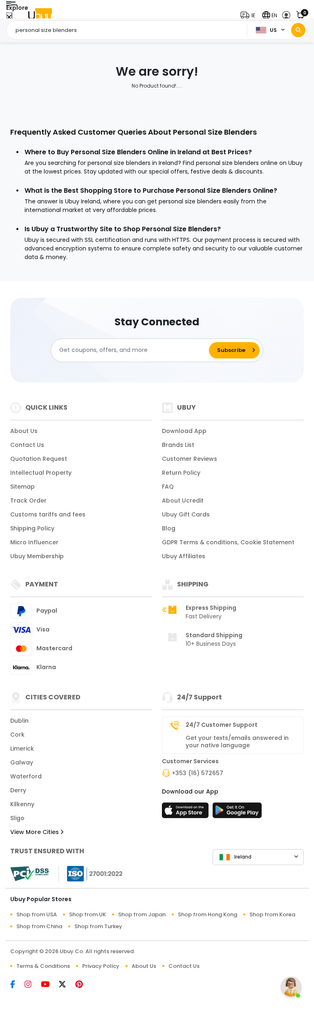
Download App (184, 431)
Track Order (28, 500)
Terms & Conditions (43, 966)
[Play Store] (237, 813)
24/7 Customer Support (222, 724)
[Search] (298, 30)
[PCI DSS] (29, 873)
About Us (24, 431)
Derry (18, 790)
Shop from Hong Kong (207, 914)
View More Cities (35, 832)
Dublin (19, 721)
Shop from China (39, 926)
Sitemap (22, 486)
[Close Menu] (9, 17)
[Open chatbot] (291, 987)
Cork (17, 734)
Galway (21, 762)
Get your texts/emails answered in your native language (237, 741)
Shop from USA (36, 914)
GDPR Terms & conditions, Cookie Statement (228, 542)
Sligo (17, 818)
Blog (168, 528)
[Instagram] (33, 985)
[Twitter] (67, 985)
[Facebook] (17, 985)
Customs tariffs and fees (47, 514)
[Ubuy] (40, 15)
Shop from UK (87, 914)
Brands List (178, 445)
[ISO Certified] (90, 873)
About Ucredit (183, 500)
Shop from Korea (272, 914)
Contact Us (27, 445)
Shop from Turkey (98, 926)
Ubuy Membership (37, 556)
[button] (249, 15)
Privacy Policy (100, 966)
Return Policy (181, 473)
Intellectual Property (41, 473)
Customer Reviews (189, 459)
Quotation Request (38, 459)
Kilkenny (22, 804)
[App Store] (186, 813)
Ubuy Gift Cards (186, 514)
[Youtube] (50, 985)
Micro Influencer (34, 542)
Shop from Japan (142, 914)
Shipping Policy (32, 528)
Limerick (22, 748)
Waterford (26, 776)
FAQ (168, 486)
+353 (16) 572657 (197, 773)
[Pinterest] (83, 985)
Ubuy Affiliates (183, 556)
